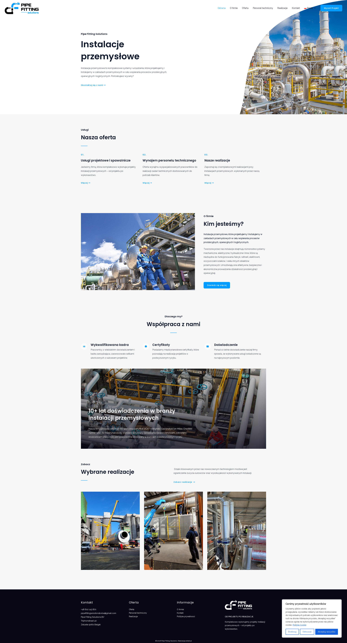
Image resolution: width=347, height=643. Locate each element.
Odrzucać (307, 632)
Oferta (245, 8)
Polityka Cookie (299, 625)
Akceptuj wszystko (326, 632)
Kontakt (296, 8)
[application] (314, 8)
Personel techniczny (263, 8)
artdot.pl (189, 641)
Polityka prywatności (186, 616)
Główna (222, 8)
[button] (84, 530)
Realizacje (282, 8)
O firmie (234, 8)
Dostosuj (292, 632)
